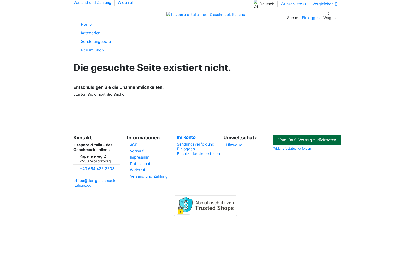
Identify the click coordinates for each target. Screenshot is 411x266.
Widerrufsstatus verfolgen (292, 148)
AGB (133, 144)
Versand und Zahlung (93, 2)
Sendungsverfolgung (195, 144)
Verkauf (137, 151)
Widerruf (125, 2)
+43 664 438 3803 (97, 168)
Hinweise (234, 144)
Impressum (139, 157)
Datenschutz (141, 163)
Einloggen (186, 148)
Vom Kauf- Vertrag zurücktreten (307, 139)
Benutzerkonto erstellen (198, 153)
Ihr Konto (186, 137)
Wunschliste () (294, 3)
